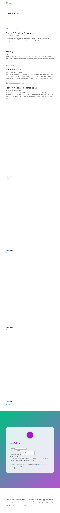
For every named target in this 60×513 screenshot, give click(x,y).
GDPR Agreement (15, 456)
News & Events (18, 36)
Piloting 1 (10, 51)
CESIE (25, 506)
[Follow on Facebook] (30, 435)
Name (12, 448)
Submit (12, 468)
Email (12, 450)
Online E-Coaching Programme (20, 33)
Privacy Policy (40, 464)
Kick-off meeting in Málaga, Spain (21, 87)
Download (8, 178)
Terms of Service (14, 466)
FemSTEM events (14, 69)
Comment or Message (16, 454)
